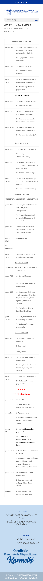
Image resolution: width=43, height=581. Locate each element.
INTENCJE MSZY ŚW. (20, 28)
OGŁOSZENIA (9, 31)
